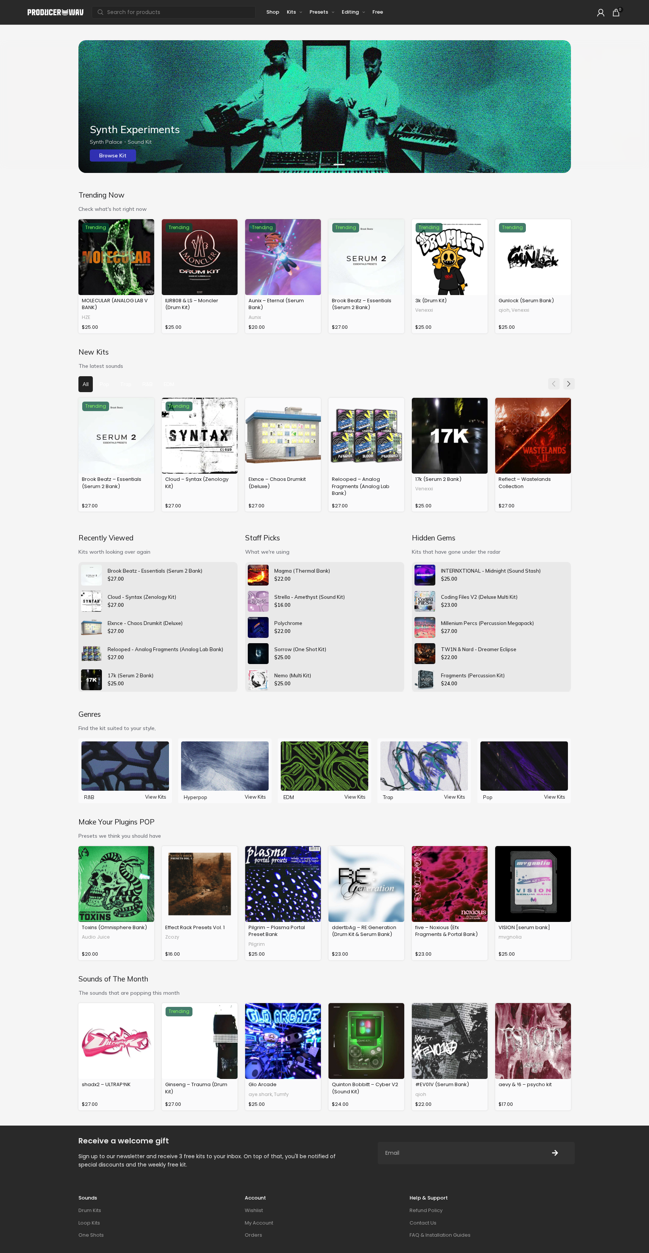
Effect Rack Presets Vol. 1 (195, 927)
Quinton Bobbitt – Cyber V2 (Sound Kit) (365, 1088)
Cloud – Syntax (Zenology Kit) (196, 483)
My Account (259, 1222)
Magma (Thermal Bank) (302, 571)
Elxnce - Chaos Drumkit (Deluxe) (145, 623)
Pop (488, 797)
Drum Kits (89, 1210)
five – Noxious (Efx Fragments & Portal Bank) (446, 931)
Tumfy (281, 1094)
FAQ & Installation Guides (440, 1235)
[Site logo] (55, 12)
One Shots (91, 1235)
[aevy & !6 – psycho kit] (533, 1041)
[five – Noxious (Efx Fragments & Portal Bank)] (450, 884)
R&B (89, 797)
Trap (388, 797)
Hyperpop (195, 797)
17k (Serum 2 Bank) (438, 479)
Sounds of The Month (113, 978)
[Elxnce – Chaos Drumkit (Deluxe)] (283, 436)
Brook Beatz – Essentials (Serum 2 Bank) (361, 304)
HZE (86, 317)
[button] (310, 164)
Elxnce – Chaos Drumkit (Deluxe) (277, 483)
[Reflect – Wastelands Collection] (533, 436)
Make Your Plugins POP (116, 821)
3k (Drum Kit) (431, 300)
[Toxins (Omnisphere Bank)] (116, 884)
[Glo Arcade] (283, 1041)
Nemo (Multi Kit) (292, 675)
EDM (288, 797)
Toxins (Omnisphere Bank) (114, 927)
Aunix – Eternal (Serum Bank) (276, 304)
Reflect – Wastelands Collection (525, 483)
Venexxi (424, 310)
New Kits (93, 351)
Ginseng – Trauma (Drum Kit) (196, 1088)
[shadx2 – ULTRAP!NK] (116, 1041)
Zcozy (172, 937)
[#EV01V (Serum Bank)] (450, 1041)
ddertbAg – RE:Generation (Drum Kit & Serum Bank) (364, 931)
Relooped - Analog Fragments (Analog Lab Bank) (165, 649)
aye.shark (260, 1094)
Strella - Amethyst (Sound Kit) (309, 597)
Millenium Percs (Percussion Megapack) (487, 623)
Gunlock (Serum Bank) (526, 300)
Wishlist (254, 1210)
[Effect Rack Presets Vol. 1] (200, 884)
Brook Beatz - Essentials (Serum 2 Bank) (155, 571)
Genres (89, 714)
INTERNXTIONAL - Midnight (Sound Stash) (491, 571)
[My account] (600, 12)
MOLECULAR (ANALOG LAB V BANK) (115, 304)
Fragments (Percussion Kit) (473, 675)
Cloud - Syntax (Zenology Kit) (142, 597)
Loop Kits (89, 1222)
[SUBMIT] (555, 1153)
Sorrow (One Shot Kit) (300, 649)
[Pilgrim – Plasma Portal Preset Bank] (283, 884)
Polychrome (288, 623)
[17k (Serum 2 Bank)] (450, 436)
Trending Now (101, 194)
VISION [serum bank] (524, 927)
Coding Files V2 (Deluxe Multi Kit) (479, 597)
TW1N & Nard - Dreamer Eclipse (478, 649)
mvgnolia (510, 937)
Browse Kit (113, 155)
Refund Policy (426, 1210)
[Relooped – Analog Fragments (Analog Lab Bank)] (366, 436)
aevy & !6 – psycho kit (525, 1084)
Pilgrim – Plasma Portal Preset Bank (277, 931)
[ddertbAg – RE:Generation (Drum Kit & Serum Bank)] (366, 884)
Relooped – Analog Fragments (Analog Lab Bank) (360, 486)
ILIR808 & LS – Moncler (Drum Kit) (191, 304)
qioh (504, 310)
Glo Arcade (263, 1084)
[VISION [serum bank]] (533, 884)
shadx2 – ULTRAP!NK (106, 1084)
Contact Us (423, 1222)
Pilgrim (257, 944)
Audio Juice (96, 937)
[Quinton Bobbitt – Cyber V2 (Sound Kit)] (366, 1041)
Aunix (255, 317)
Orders (253, 1235)
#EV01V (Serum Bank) (442, 1084)
